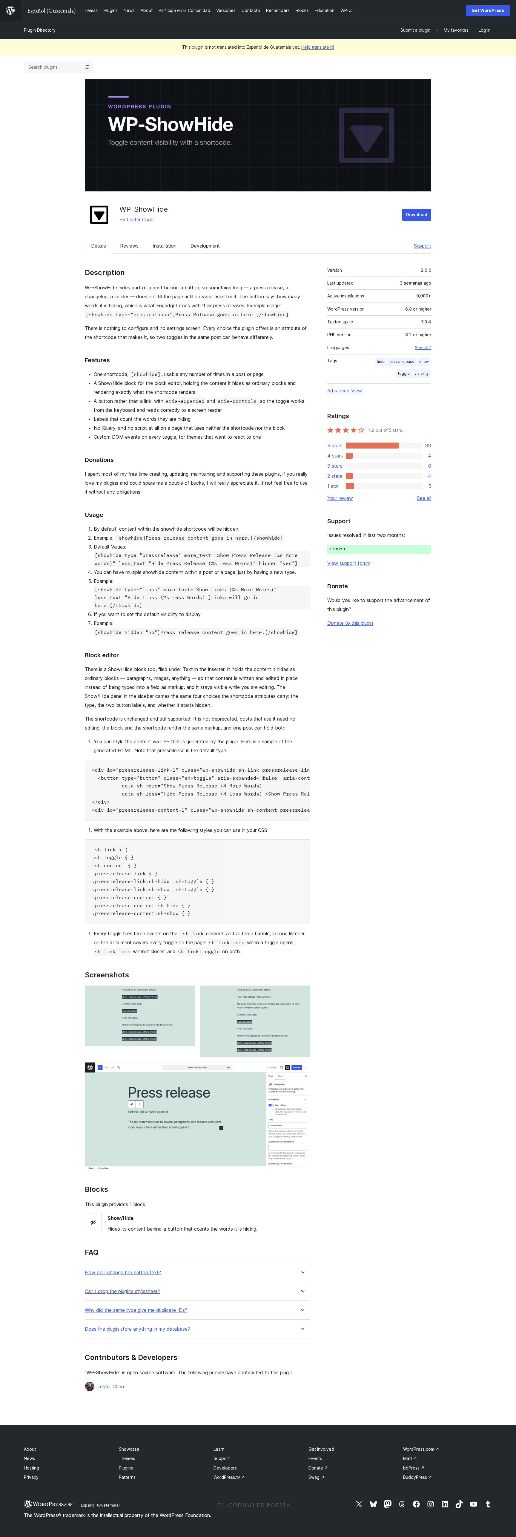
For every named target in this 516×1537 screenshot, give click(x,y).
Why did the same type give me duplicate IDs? (136, 1310)
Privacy (31, 1477)
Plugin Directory (40, 30)
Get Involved (321, 1449)
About (30, 1449)
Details (98, 246)
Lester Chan (140, 219)
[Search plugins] (87, 67)
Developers (225, 1467)
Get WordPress (488, 10)
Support (422, 246)
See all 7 (423, 347)
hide (381, 361)
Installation (164, 246)
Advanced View (344, 391)
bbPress (414, 1467)
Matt (410, 1458)
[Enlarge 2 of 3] (302, 993)
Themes (127, 1458)
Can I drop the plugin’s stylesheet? (122, 1291)
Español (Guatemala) (100, 1505)
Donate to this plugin (350, 623)
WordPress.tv (229, 1477)
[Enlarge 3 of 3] (302, 1070)
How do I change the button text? (123, 1272)
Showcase (129, 1449)
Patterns (127, 1477)
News (29, 1458)
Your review (340, 498)
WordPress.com (421, 1449)
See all (424, 498)
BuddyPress (417, 1477)
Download (416, 214)
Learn (219, 1449)
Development (205, 246)
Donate (318, 1467)
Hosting (31, 1467)
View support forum (348, 563)
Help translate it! (317, 47)
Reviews (129, 246)
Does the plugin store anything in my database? (137, 1329)
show (424, 361)
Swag (316, 1477)
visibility (421, 373)
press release (401, 361)
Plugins (126, 1467)
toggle (404, 373)
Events (315, 1458)
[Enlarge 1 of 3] (187, 993)
